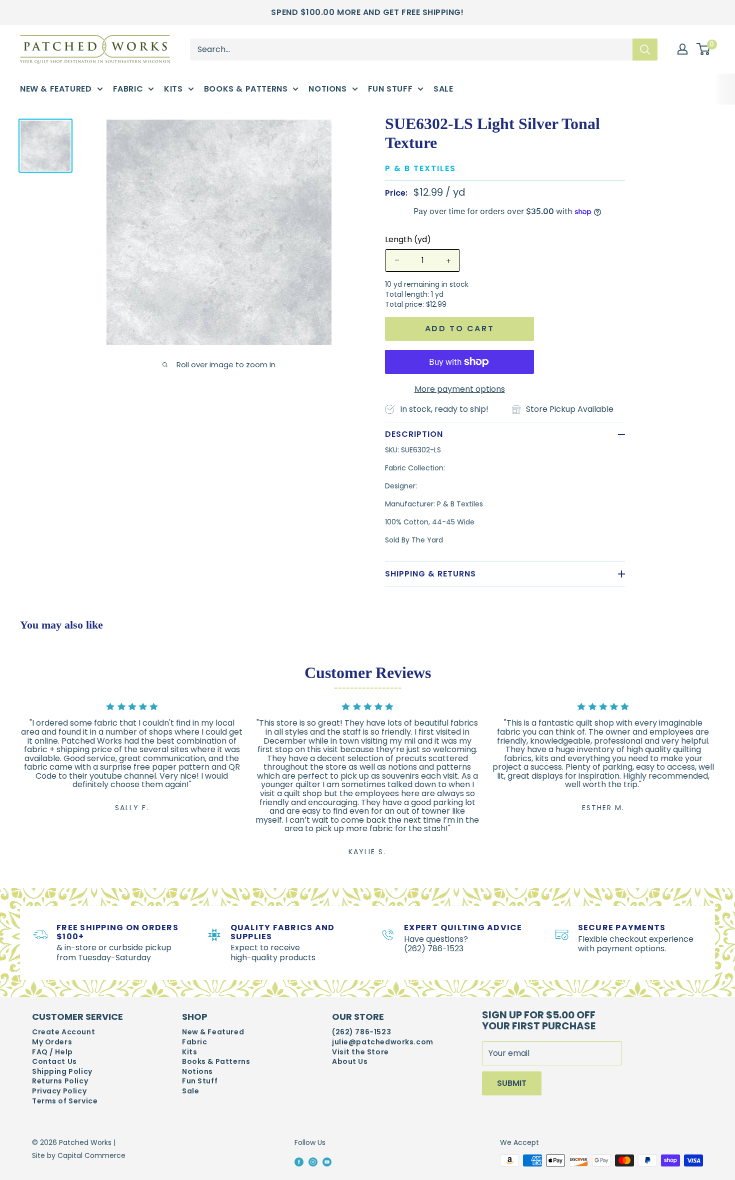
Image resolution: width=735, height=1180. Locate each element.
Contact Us (54, 1061)
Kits (173, 89)
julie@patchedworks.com (383, 1042)
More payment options (459, 389)
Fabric (128, 89)
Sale (443, 89)
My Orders (52, 1042)
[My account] (683, 49)
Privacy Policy (59, 1091)
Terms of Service (65, 1101)
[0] (704, 50)
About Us (350, 1061)
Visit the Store (360, 1052)
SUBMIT (511, 1083)
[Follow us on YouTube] (327, 1160)
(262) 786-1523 (361, 1032)
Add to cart (459, 328)
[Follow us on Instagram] (313, 1160)
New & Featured (56, 89)
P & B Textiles (420, 168)
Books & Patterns (246, 89)
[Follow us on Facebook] (299, 1160)
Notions (327, 89)
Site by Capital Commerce (79, 1155)
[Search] (645, 49)
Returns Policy (60, 1081)
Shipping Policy (62, 1071)
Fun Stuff (390, 89)
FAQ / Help (52, 1052)
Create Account (63, 1032)
